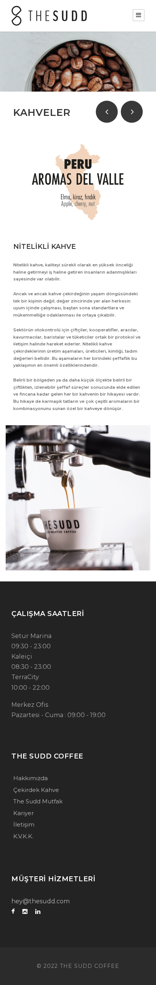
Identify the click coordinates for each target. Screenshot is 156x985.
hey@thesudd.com (40, 901)
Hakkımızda (30, 778)
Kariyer (23, 813)
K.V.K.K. (23, 836)
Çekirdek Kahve (36, 789)
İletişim (23, 824)
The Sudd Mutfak (37, 801)
